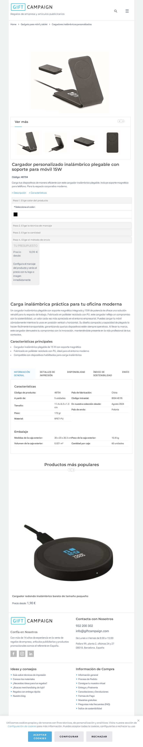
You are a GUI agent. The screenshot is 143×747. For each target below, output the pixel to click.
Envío (125, 372)
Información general (88, 675)
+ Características (38, 192)
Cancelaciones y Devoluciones (93, 691)
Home (13, 24)
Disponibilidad (76, 372)
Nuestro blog (19, 696)
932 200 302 (84, 626)
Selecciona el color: (24, 207)
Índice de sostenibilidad (102, 374)
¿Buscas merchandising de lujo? (29, 687)
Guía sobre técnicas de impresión (29, 675)
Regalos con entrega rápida (26, 691)
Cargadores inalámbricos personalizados (72, 24)
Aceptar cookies (40, 736)
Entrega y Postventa (88, 687)
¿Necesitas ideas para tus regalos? (30, 683)
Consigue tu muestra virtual (91, 683)
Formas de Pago (86, 696)
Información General (22, 374)
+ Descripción (19, 192)
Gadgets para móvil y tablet (34, 24)
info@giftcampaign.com (92, 631)
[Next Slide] (123, 121)
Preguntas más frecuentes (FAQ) (94, 704)
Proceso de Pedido (87, 679)
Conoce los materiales (24, 679)
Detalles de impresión (47, 374)
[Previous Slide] (119, 121)
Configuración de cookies (22, 726)
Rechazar (99, 736)
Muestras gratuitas (87, 700)
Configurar (69, 736)
